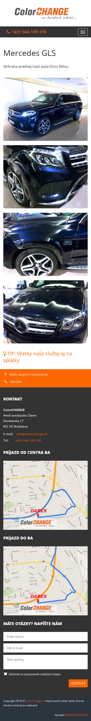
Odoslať (78, 683)
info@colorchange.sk (32, 434)
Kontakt (15, 382)
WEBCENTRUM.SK (76, 715)
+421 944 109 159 (28, 440)
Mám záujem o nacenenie (28, 374)
